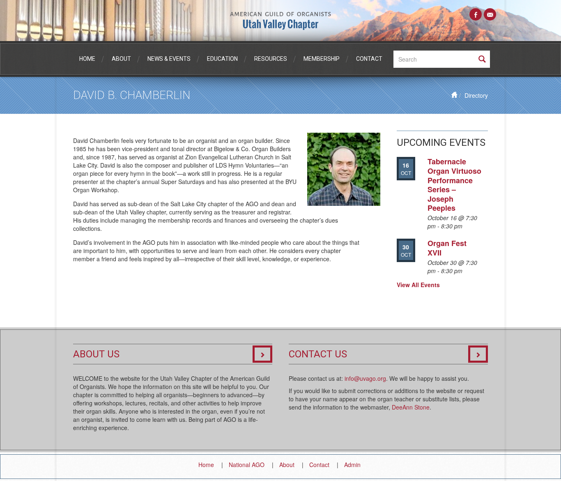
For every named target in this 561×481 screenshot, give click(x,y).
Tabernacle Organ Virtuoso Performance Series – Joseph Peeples (454, 184)
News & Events (169, 58)
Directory (476, 95)
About (121, 58)
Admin (352, 464)
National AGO (246, 464)
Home (87, 58)
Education (222, 58)
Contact (369, 58)
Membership (321, 58)
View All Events (418, 285)
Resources (270, 58)
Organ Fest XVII (447, 248)
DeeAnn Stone (411, 407)
